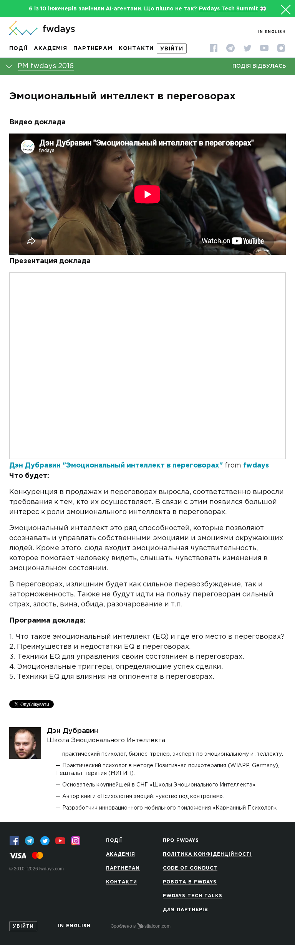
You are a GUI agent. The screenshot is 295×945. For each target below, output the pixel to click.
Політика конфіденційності (207, 854)
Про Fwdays (181, 840)
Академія (50, 48)
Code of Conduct (190, 868)
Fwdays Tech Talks (192, 896)
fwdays (256, 465)
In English (272, 32)
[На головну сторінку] (42, 29)
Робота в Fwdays (190, 882)
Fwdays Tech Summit (228, 9)
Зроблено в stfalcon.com (141, 926)
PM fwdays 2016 (46, 66)
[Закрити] (284, 8)
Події (18, 48)
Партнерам (93, 48)
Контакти (136, 48)
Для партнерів (185, 910)
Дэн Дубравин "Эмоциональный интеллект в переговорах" (116, 465)
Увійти (171, 49)
